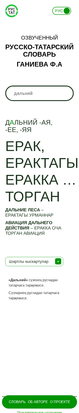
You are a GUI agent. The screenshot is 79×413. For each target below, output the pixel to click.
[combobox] (39, 93)
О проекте (60, 402)
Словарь (17, 402)
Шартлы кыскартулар (28, 261)
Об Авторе (38, 402)
